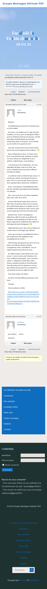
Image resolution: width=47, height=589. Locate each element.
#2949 (39, 317)
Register (22, 92)
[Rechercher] (32, 570)
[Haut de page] (36, 578)
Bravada (23, 580)
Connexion (8, 396)
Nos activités (9, 401)
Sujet (26, 66)
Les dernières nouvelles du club (17, 390)
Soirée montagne (11, 418)
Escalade (38, 75)
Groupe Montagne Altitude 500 (23, 3)
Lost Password (34, 92)
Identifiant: (6, 455)
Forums (17, 75)
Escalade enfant (11, 407)
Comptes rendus (27, 75)
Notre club (9, 75)
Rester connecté (12, 465)
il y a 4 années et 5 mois (23, 86)
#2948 (39, 105)
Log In (13, 92)
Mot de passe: (8, 460)
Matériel (7, 424)
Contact (7, 429)
